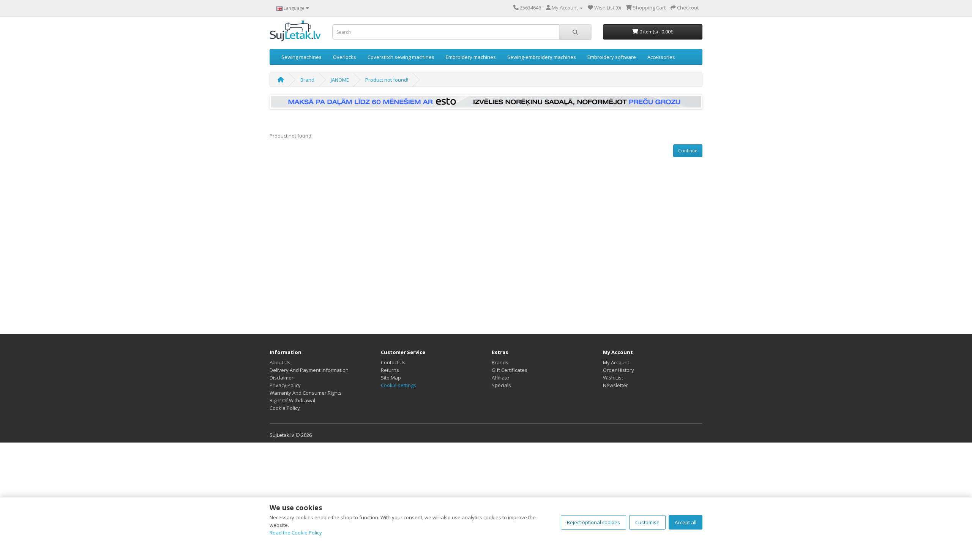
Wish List (613, 377)
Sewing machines (301, 57)
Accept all (685, 522)
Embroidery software (611, 57)
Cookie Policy (285, 408)
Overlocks (344, 57)
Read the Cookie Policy (296, 532)
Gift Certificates (509, 370)
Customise (647, 522)
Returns (390, 370)
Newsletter (615, 385)
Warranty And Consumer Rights (306, 392)
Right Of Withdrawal (292, 400)
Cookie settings (398, 385)
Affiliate (500, 377)
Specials (501, 385)
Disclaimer (281, 377)
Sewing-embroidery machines (541, 57)
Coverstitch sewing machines (401, 57)
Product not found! (386, 79)
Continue (687, 150)
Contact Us (393, 362)
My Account (616, 362)
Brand (307, 79)
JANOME (340, 79)
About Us (280, 362)
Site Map (391, 377)
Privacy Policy (285, 385)
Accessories (661, 57)
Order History (618, 370)
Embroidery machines (471, 57)
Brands (500, 362)
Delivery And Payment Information (309, 370)
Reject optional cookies (593, 522)
